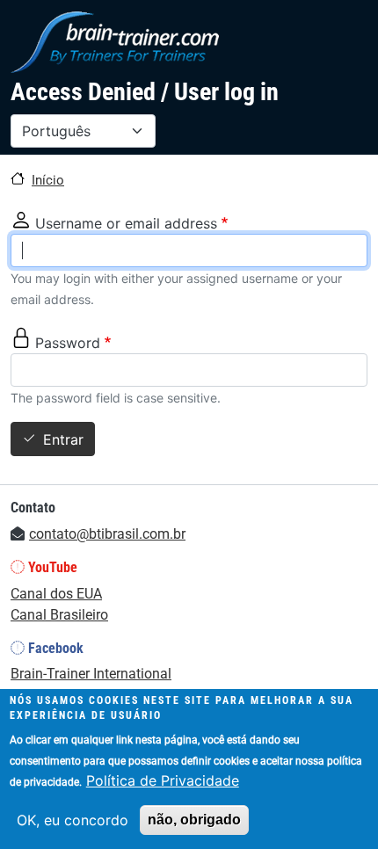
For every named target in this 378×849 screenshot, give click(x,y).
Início (48, 180)
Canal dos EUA (56, 593)
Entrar (63, 439)
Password (67, 343)
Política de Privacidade (162, 780)
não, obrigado (194, 819)
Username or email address (126, 223)
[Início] (115, 42)
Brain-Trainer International (91, 673)
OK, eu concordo (72, 820)
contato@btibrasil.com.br (107, 534)
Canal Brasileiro (59, 614)
